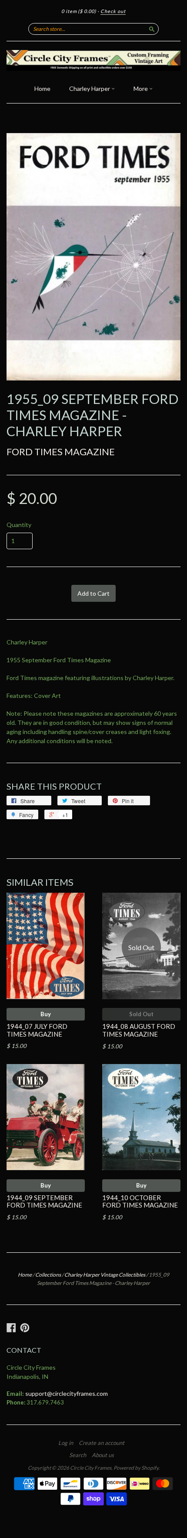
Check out (113, 11)
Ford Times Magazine (61, 451)
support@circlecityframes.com (66, 1393)
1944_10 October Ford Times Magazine (140, 1201)
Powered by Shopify (136, 1468)
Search (77, 1455)
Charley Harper (90, 88)
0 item (78, 11)
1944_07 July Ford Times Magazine (37, 1030)
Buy (45, 1014)
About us (103, 1455)
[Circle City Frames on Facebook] (11, 1327)
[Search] (151, 28)
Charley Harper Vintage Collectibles (104, 1274)
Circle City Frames (90, 1468)
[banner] (93, 60)
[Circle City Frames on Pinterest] (25, 1327)
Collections (48, 1274)
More (141, 88)
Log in (65, 1443)
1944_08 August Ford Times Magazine (138, 1030)
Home (42, 88)
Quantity (19, 524)
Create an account (101, 1443)
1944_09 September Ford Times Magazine (44, 1201)
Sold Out (141, 1014)
